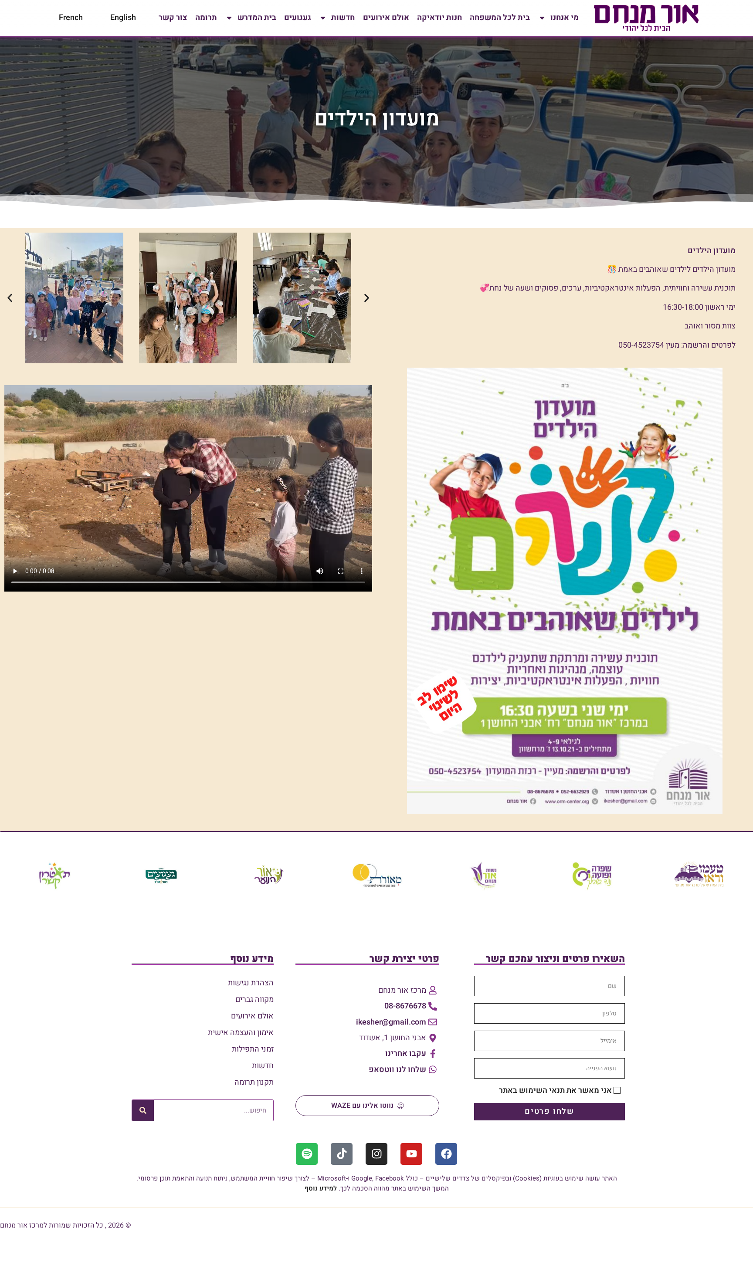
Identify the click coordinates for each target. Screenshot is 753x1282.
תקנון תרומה (254, 1082)
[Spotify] (307, 1154)
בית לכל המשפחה (500, 18)
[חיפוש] (143, 1110)
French (71, 18)
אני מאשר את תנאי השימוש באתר (555, 1090)
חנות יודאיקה (439, 18)
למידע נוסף (321, 1188)
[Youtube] (411, 1154)
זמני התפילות (253, 1049)
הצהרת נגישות (251, 983)
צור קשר (173, 18)
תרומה (206, 18)
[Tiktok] (342, 1154)
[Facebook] (446, 1154)
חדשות (343, 18)
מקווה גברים (254, 999)
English (123, 18)
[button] (9, 297)
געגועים (297, 18)
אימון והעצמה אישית (241, 1032)
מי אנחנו (564, 18)
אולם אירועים (386, 18)
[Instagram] (376, 1154)
